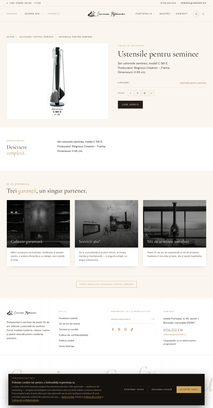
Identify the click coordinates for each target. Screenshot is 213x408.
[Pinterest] (144, 93)
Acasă (10, 37)
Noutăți (165, 14)
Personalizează (162, 389)
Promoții (54, 14)
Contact (182, 14)
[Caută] (203, 14)
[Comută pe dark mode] (196, 14)
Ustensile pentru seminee (193, 82)
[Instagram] (125, 329)
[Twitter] (119, 329)
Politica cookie (66, 340)
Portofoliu (144, 14)
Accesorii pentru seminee (37, 37)
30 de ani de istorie (69, 323)
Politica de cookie (92, 397)
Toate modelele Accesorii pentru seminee (106, 284)
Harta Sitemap (66, 346)
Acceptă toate (189, 389)
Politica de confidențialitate (73, 335)
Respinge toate (134, 389)
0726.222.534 (168, 3)
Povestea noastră (68, 318)
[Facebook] (130, 93)
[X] (137, 93)
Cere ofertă (130, 104)
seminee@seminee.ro (193, 3)
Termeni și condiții (68, 329)
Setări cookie (67, 397)
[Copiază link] (151, 93)
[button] (57, 81)
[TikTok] (131, 329)
